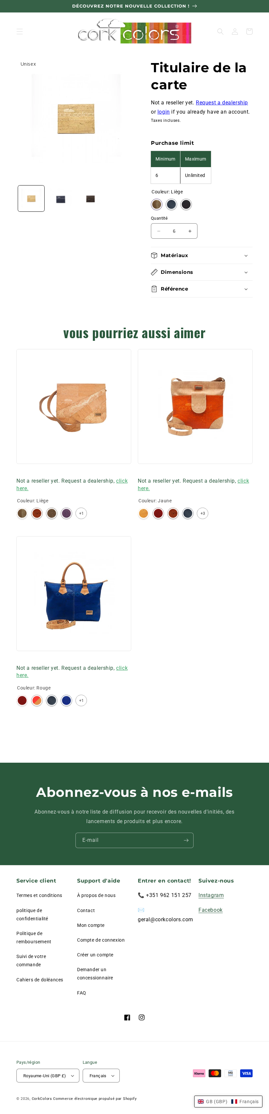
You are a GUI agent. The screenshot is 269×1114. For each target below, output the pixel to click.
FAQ (81, 992)
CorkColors (42, 1099)
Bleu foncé (171, 204)
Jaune (143, 513)
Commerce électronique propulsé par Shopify (94, 1099)
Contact (86, 910)
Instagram (211, 895)
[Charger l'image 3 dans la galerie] (90, 199)
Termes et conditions (39, 895)
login (163, 112)
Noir (186, 204)
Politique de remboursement (34, 937)
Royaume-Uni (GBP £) (44, 1075)
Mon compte (91, 925)
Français (98, 1075)
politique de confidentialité (32, 914)
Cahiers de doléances (39, 979)
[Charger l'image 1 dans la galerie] (31, 199)
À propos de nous (96, 895)
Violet (66, 513)
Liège (156, 204)
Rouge (158, 513)
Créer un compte (95, 954)
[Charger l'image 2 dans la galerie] (61, 199)
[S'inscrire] (186, 840)
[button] (19, 31)
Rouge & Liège (37, 700)
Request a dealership (222, 102)
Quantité (159, 218)
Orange (37, 513)
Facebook (210, 910)
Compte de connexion (101, 940)
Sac (20, 472)
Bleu (66, 700)
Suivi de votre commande (31, 960)
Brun (51, 513)
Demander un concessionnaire (95, 973)
